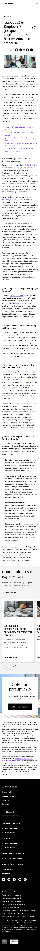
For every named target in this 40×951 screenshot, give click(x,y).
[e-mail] (24, 49)
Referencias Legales (8, 916)
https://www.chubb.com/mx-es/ (15, 745)
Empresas (6, 838)
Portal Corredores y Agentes (12, 858)
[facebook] (16, 49)
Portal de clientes (8, 832)
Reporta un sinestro (9, 796)
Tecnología (6, 873)
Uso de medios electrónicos (10, 910)
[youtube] (19, 879)
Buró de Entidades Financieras (11, 901)
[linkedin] (20, 49)
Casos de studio (7, 869)
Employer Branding (11, 200)
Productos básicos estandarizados (12, 904)
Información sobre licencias (10, 898)
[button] (5, 668)
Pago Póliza (6, 800)
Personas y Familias (11, 823)
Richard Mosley (30, 165)
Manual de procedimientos (10, 907)
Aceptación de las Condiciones (11, 895)
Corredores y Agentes (13, 853)
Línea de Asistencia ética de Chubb (13, 913)
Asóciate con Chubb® (12, 864)
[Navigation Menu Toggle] (37, 3)
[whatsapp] (27, 49)
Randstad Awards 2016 (18, 380)
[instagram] (25, 879)
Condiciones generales (9, 892)
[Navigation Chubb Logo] (8, 3)
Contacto (5, 804)
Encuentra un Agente (9, 828)
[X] (31, 49)
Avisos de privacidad (28, 910)
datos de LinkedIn (30, 404)
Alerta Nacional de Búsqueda (26, 916)
